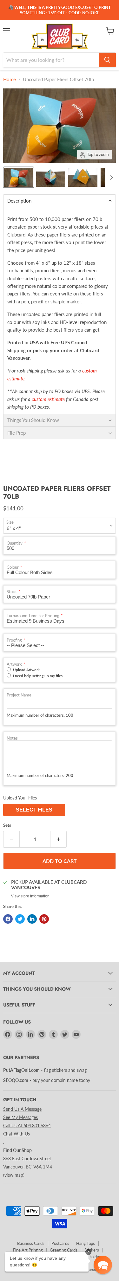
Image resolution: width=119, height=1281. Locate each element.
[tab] (59, 200)
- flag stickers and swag (45, 1070)
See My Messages (20, 1117)
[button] (103, 1265)
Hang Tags (85, 1243)
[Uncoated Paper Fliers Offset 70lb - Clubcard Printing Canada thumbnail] (18, 177)
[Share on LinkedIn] (32, 919)
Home (9, 79)
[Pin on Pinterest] (44, 919)
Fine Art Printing (28, 1249)
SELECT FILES (34, 809)
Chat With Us (16, 1133)
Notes (12, 738)
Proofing (14, 640)
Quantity (15, 543)
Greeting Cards (63, 1249)
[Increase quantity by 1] (58, 839)
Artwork (14, 664)
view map (13, 1175)
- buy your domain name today (46, 1080)
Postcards (60, 1243)
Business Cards (30, 1243)
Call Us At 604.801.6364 (27, 1125)
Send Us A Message (22, 1109)
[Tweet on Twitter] (20, 919)
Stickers (91, 1249)
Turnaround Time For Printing (33, 615)
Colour (13, 567)
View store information (30, 896)
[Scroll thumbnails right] (110, 177)
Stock (12, 591)
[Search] (107, 60)
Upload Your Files (20, 797)
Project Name (19, 695)
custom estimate (48, 399)
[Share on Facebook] (8, 919)
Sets (7, 825)
